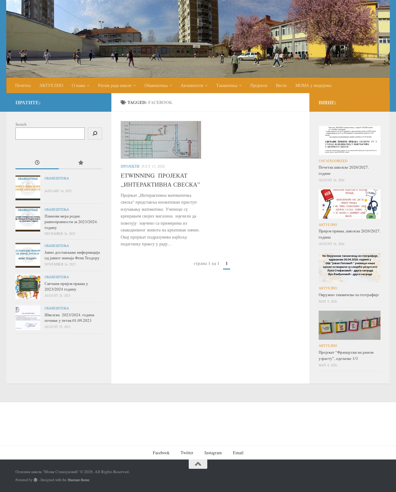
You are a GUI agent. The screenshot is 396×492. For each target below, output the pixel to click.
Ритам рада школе (114, 85)
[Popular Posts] (80, 163)
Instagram (213, 452)
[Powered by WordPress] (35, 480)
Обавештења (156, 85)
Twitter (187, 452)
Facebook (161, 452)
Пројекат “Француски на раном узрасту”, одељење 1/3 (346, 355)
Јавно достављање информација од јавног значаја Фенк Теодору (72, 255)
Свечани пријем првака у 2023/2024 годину (66, 286)
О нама (78, 85)
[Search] (95, 133)
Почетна (23, 85)
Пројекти (258, 85)
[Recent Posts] (37, 163)
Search (21, 124)
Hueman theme (78, 479)
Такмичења (226, 85)
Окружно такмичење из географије (349, 294)
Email (238, 452)
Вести (281, 85)
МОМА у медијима (313, 85)
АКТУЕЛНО (51, 85)
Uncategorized (333, 161)
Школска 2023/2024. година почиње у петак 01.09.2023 (69, 317)
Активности (192, 85)
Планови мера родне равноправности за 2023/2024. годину (71, 221)
